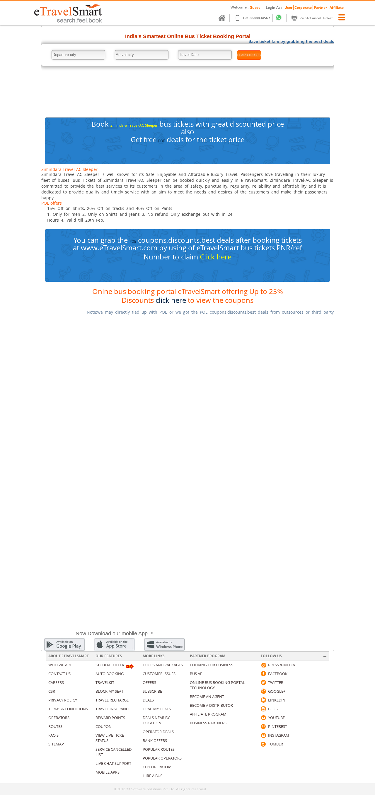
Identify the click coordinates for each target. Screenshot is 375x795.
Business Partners (208, 723)
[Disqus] (187, 393)
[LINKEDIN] (263, 700)
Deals (148, 700)
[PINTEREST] (263, 726)
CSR (51, 691)
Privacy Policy (62, 700)
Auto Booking (110, 673)
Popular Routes (159, 749)
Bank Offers (155, 740)
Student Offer (110, 664)
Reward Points (110, 717)
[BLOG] (263, 708)
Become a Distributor (211, 705)
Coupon (104, 726)
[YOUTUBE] (263, 717)
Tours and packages (163, 664)
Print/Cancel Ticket (316, 18)
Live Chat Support (113, 763)
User (288, 7)
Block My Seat (109, 691)
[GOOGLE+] (263, 691)
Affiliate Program (208, 714)
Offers (149, 682)
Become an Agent (207, 696)
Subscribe (152, 691)
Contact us (59, 673)
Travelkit (105, 682)
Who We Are (60, 664)
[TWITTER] (263, 682)
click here (171, 300)
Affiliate (337, 7)
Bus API (197, 673)
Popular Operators (162, 758)
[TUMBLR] (263, 744)
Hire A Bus (152, 775)
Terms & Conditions (68, 708)
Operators (58, 717)
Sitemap (56, 744)
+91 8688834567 (256, 18)
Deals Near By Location (156, 720)
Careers (56, 682)
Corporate (303, 7)
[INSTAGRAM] (263, 735)
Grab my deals (157, 708)
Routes (55, 726)
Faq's (53, 735)
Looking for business (211, 664)
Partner (320, 7)
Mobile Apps (108, 772)
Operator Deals (158, 731)
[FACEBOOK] (263, 673)
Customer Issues (159, 673)
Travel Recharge (112, 700)
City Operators (157, 766)
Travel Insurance (113, 708)
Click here (215, 256)
